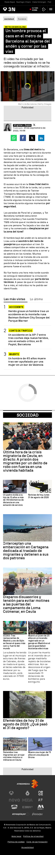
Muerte (14, 354)
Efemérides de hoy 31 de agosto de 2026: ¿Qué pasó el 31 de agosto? (25, 724)
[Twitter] (34, 124)
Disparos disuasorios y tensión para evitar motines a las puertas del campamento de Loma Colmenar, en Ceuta (26, 604)
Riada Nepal (10, 2)
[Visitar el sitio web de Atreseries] (40, 800)
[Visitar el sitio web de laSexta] (27, 793)
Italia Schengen (39, 2)
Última (35, 9)
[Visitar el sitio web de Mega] (27, 800)
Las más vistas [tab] (14, 299)
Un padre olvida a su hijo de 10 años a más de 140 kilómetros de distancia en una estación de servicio (13, 500)
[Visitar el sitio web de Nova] (14, 800)
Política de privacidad (33, 836)
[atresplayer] (44, 9)
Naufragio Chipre (23, 2)
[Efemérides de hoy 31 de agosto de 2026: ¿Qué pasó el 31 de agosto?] (27, 704)
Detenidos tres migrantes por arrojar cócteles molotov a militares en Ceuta (14, 756)
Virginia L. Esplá (22, 125)
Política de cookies (16, 842)
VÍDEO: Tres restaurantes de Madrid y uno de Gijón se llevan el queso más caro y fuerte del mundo (14, 642)
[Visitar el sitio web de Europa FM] (27, 807)
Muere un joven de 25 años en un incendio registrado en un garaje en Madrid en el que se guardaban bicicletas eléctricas (39, 642)
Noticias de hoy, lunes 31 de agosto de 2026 (38, 496)
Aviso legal (16, 836)
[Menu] (51, 9)
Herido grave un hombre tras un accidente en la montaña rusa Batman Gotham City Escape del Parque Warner (29, 315)
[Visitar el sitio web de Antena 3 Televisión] (14, 793)
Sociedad (27, 415)
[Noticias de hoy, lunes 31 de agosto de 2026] (40, 486)
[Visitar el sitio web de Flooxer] (37, 814)
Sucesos (22, 19)
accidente (16, 307)
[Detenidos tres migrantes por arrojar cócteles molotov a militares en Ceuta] (15, 744)
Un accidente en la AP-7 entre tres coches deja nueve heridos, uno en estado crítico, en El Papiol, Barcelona (28, 339)
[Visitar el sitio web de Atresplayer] (21, 814)
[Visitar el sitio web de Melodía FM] (40, 807)
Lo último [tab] (36, 299)
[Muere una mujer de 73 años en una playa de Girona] (40, 744)
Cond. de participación (37, 842)
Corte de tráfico (20, 330)
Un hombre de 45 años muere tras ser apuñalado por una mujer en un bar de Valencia (27, 361)
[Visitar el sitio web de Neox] (40, 793)
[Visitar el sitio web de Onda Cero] (14, 807)
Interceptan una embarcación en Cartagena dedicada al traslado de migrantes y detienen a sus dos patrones (25, 551)
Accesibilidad (27, 847)
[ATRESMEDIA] (27, 784)
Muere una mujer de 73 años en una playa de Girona (39, 755)
